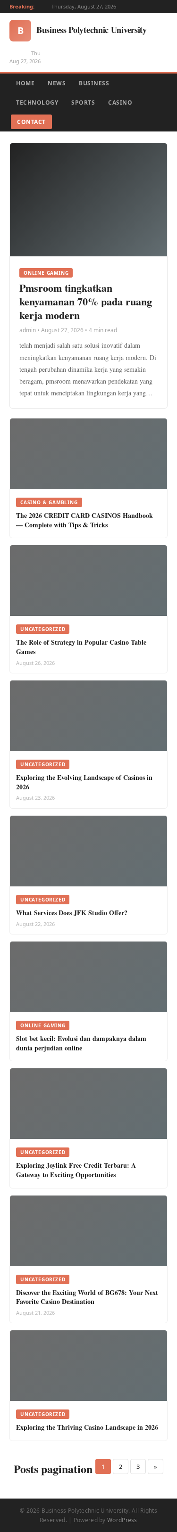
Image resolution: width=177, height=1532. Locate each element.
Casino (120, 102)
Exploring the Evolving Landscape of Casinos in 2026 (84, 782)
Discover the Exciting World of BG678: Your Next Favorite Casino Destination (87, 1297)
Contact (31, 122)
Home (25, 83)
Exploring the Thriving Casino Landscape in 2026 (87, 1427)
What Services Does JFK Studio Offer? (71, 913)
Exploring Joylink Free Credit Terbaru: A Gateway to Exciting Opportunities (76, 1170)
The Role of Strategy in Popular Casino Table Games (81, 646)
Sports (83, 102)
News (57, 83)
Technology (37, 102)
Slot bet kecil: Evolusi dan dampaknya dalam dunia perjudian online (81, 1043)
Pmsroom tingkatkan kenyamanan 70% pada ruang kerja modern (85, 301)
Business (94, 83)
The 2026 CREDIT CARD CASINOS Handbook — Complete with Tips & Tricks (84, 520)
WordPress (122, 1520)
